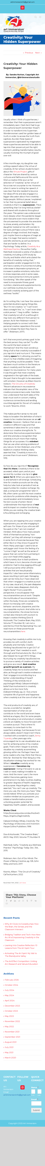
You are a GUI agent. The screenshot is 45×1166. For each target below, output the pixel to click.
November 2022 (12, 1021)
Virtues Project (20, 172)
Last (39, 1095)
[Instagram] (22, 1087)
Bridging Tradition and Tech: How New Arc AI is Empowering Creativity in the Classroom (22, 937)
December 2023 (12, 1006)
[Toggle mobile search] (35, 17)
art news (23, 883)
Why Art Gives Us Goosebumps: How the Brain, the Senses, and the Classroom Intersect (22, 927)
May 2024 (9, 995)
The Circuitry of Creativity (23, 384)
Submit (36, 1110)
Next (37, 53)
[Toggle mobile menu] (40, 17)
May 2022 (9, 1026)
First (32, 1095)
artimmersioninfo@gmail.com (22, 2)
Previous (29, 53)
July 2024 (9, 990)
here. (23, 631)
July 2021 (9, 1047)
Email (34, 1099)
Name (34, 1087)
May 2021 (9, 1052)
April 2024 (10, 1001)
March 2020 (10, 1058)
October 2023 (11, 1011)
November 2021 (12, 1032)
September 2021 (12, 1037)
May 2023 (9, 1016)
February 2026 (12, 980)
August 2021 (10, 1042)
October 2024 (11, 985)
